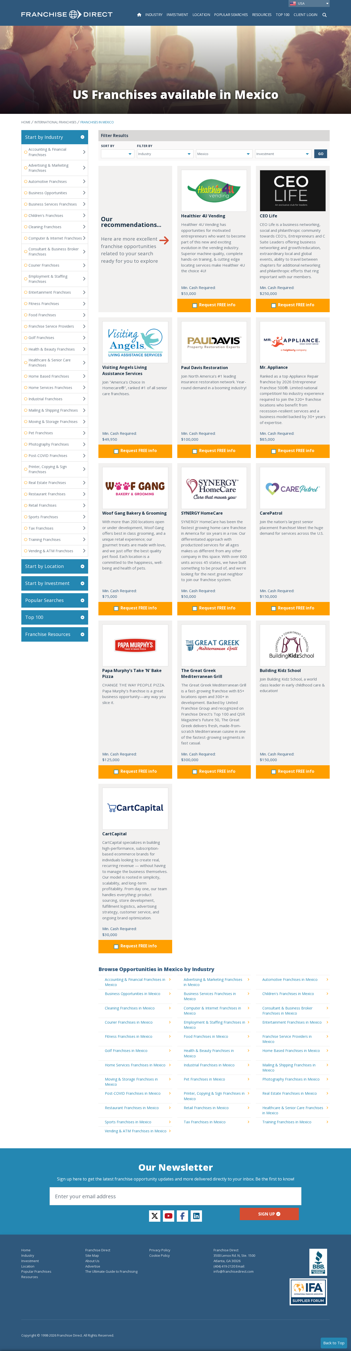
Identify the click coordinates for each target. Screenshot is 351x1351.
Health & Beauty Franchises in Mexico (209, 1053)
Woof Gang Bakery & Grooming (134, 513)
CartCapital (114, 834)
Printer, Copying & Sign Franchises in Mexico (214, 1096)
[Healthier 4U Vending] (214, 190)
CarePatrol (271, 513)
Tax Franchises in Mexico (205, 1121)
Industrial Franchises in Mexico (209, 1065)
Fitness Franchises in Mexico (128, 1036)
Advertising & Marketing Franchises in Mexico (213, 982)
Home (25, 122)
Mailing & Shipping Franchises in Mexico (289, 1068)
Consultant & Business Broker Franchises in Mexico (287, 1011)
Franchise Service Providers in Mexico (287, 1039)
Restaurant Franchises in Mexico (132, 1107)
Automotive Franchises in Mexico (290, 979)
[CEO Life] (293, 190)
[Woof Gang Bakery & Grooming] (135, 488)
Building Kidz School (280, 670)
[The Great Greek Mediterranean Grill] (214, 645)
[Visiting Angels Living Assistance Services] (135, 342)
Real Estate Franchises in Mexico (289, 1093)
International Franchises (55, 122)
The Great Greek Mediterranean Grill (201, 673)
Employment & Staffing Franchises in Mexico (214, 1025)
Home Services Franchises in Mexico (135, 1065)
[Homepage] (139, 15)
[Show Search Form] (324, 14)
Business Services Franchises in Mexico (210, 996)
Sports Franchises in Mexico (128, 1121)
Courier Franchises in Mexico (129, 1022)
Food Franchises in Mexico (206, 1036)
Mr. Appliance (274, 367)
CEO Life (268, 216)
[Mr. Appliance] (293, 342)
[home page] (67, 14)
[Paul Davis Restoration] (214, 342)
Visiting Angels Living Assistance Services (124, 370)
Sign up (266, 1214)
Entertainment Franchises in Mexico (292, 1022)
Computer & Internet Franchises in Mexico (212, 1011)
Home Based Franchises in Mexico (291, 1050)
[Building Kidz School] (293, 645)
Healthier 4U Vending (203, 216)
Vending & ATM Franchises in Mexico (136, 1130)
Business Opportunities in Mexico (132, 993)
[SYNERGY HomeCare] (214, 488)
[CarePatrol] (293, 488)
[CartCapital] (135, 808)
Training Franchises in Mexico (286, 1121)
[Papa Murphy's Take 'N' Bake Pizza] (135, 645)
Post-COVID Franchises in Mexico (133, 1093)
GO (321, 153)
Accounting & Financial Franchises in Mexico (135, 982)
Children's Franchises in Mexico (288, 993)
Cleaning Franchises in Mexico (130, 1008)
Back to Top (334, 1342)
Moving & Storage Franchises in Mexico (131, 1082)
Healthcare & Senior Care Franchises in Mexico (292, 1110)
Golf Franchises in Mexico (126, 1050)
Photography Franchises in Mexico (291, 1079)
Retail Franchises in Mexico (206, 1107)
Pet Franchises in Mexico (204, 1079)
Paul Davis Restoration (204, 367)
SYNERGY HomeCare (202, 513)
